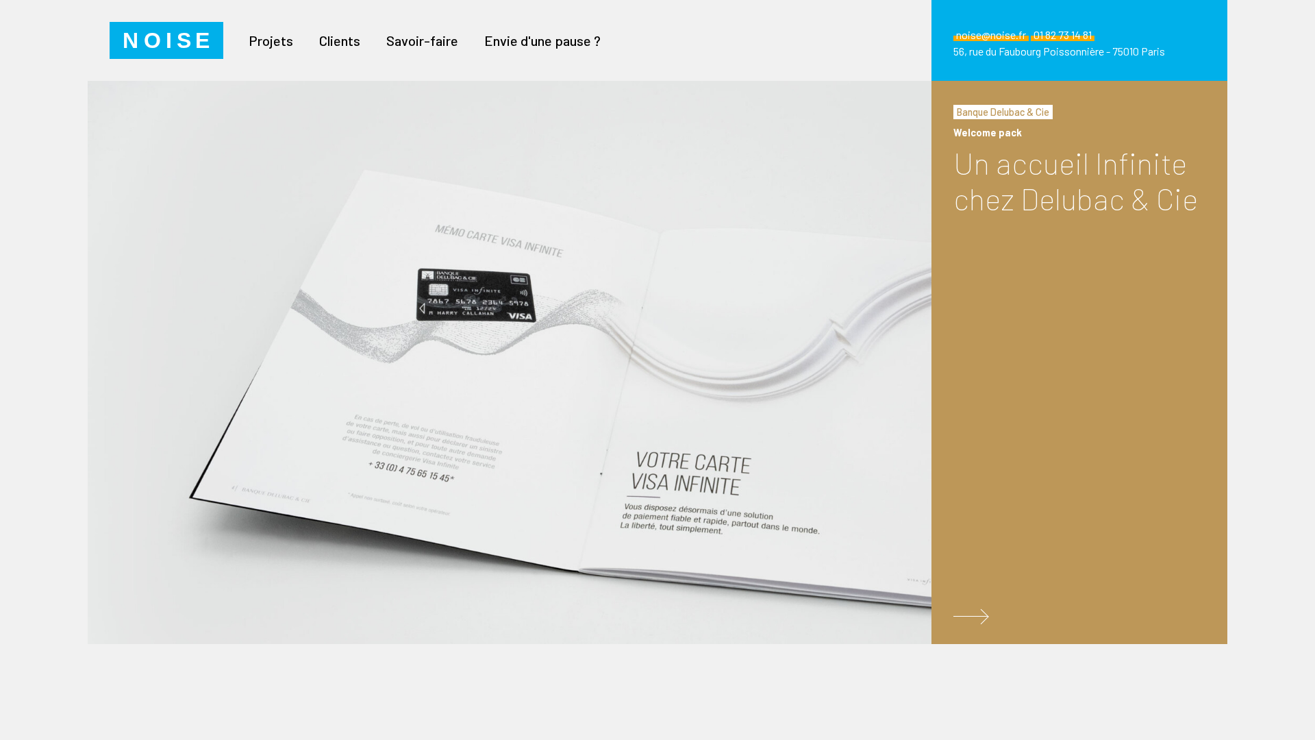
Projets (271, 40)
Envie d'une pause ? (542, 40)
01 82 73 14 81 (1063, 34)
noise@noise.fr (991, 34)
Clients (339, 40)
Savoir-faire (422, 40)
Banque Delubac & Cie (1003, 112)
